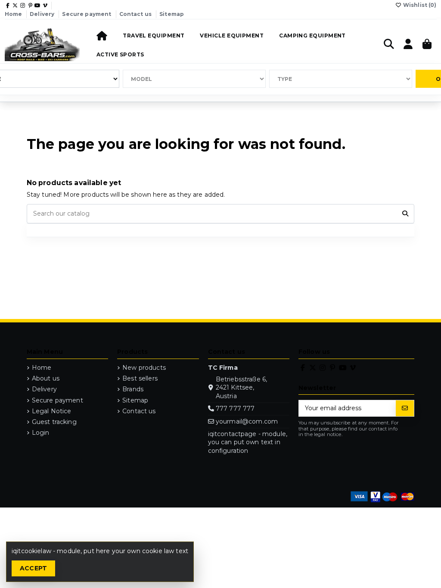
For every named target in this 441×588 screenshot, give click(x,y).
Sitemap (171, 14)
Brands (132, 389)
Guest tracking (54, 422)
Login (41, 432)
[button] (153, 34)
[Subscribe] (405, 408)
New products (144, 367)
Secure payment (87, 14)
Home (14, 14)
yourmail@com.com (247, 421)
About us (45, 378)
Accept (33, 568)
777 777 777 (235, 408)
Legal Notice (51, 411)
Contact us (136, 14)
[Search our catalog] (405, 213)
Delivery (43, 14)
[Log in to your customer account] (408, 44)
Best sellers (140, 378)
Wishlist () (419, 5)
